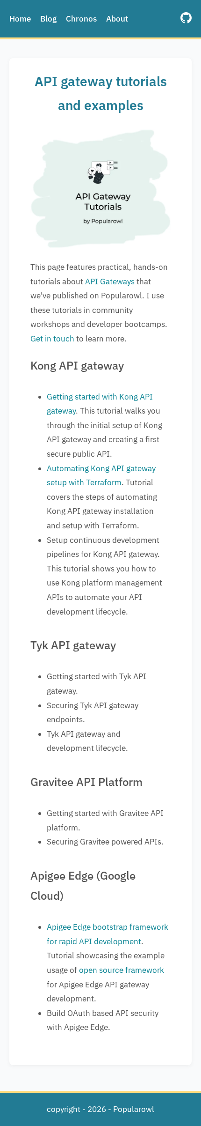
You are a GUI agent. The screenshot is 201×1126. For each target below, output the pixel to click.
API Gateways (110, 281)
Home (20, 19)
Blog (48, 19)
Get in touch (52, 338)
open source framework (121, 970)
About (117, 19)
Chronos (81, 19)
